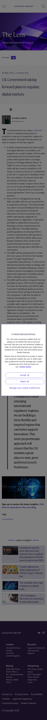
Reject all (24, 381)
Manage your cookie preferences (24, 388)
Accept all (24, 375)
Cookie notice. (25, 367)
